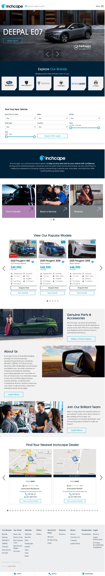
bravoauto (6, 551)
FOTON (5, 554)
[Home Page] (12, 6)
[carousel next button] (56, 53)
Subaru (5, 539)
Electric (30, 539)
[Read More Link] (30, 463)
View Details (23, 291)
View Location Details (30, 502)
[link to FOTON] (60, 82)
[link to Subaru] (9, 82)
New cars (18, 535)
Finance (68, 535)
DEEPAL (5, 545)
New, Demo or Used (11, 113)
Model (70, 113)
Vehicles (30, 535)
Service (55, 538)
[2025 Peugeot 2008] (80, 247)
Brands (4, 535)
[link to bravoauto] (77, 82)
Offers (42, 535)
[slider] (69, 127)
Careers (81, 542)
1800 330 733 (31, 495)
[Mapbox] (14, 474)
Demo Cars (19, 539)
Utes (29, 554)
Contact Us (82, 539)
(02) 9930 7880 (74, 493)
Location (40, 122)
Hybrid (29, 548)
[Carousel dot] (50, 218)
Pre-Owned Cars (19, 543)
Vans (29, 551)
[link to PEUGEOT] (26, 82)
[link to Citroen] (94, 82)
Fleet (29, 557)
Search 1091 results (52, 135)
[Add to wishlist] (32, 260)
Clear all (94, 109)
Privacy (5, 565)
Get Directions (31, 498)
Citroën (5, 548)
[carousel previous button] (47, 53)
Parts (54, 544)
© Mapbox (46, 474)
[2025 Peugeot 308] (22, 247)
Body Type (8, 122)
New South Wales (19, 548)
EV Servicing (57, 541)
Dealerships (94, 535)
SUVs (29, 542)
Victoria (18, 553)
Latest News (82, 545)
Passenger (31, 545)
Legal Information (6, 569)
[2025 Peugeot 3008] (51, 247)
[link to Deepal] (43, 82)
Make (38, 113)
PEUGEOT (5, 542)
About (80, 535)
